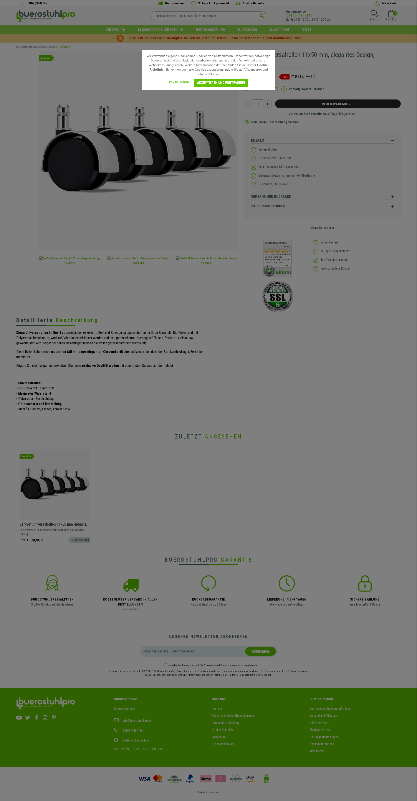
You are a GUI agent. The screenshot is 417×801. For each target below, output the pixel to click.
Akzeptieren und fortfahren (221, 83)
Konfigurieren (179, 82)
